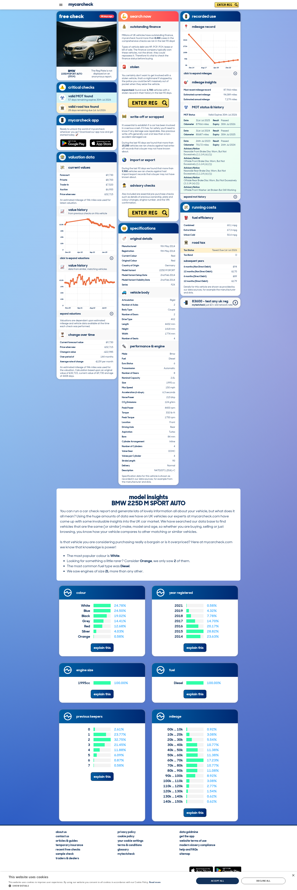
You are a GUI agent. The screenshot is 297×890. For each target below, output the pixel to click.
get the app (186, 836)
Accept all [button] (217, 880)
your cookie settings (130, 840)
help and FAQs (188, 849)
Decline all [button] (263, 880)
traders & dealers (67, 858)
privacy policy (127, 831)
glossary (123, 849)
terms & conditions (130, 845)
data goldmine (188, 831)
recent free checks (68, 849)
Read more (155, 882)
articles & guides (67, 840)
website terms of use (193, 840)
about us (61, 831)
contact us (62, 836)
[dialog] (148, 881)
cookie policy (126, 836)
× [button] (293, 875)
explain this (102, 647)
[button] (85, 885)
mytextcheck (126, 853)
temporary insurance (69, 845)
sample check (65, 853)
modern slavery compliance (197, 845)
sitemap (184, 853)
